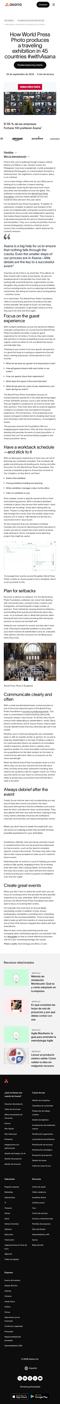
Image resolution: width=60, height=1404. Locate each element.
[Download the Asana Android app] (39, 1396)
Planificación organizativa (42, 1134)
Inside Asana (10, 1301)
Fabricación (9, 1240)
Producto (8, 1208)
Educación (9, 1234)
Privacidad (9, 1331)
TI (5, 1203)
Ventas (7, 1213)
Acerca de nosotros (12, 1280)
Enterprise (9, 1139)
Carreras (8, 1296)
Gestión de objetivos (40, 1120)
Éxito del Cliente (38, 1229)
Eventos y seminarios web (42, 1219)
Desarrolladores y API (40, 1234)
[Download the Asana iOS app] (20, 1396)
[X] (19, 1378)
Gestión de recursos (13, 1164)
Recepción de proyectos (42, 1155)
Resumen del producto (14, 1104)
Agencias (8, 1254)
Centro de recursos (40, 1213)
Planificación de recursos (42, 1145)
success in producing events (35, 711)
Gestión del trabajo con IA (15, 1153)
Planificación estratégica (42, 1150)
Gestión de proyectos (13, 1159)
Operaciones (10, 1197)
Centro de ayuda (39, 1187)
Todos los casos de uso (41, 1166)
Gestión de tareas (39, 1160)
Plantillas (8, 152)
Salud (7, 1219)
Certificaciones (38, 1203)
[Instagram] (30, 1378)
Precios (7, 1123)
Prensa (7, 1312)
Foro (34, 1208)
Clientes (8, 1291)
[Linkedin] (25, 1378)
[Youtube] (40, 1378)
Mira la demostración (15, 156)
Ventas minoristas (12, 1224)
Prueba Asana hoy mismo (30, 65)
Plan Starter (9, 1129)
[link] (9, 21)
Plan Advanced (11, 1134)
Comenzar (43, 5)
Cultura (7, 1307)
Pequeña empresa (12, 1187)
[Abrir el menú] (54, 5)
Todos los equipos (12, 1259)
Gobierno (8, 1229)
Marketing (9, 1192)
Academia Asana (39, 1197)
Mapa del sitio (38, 1245)
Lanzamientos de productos (43, 1139)
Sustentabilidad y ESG (13, 1346)
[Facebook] (35, 1378)
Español (33, 1368)
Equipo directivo (11, 1285)
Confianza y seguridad (14, 1326)
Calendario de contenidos (42, 1106)
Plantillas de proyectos (41, 1224)
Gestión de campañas (41, 1100)
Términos (24, 1387)
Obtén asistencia (39, 1192)
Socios (35, 1240)
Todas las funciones (13, 1109)
